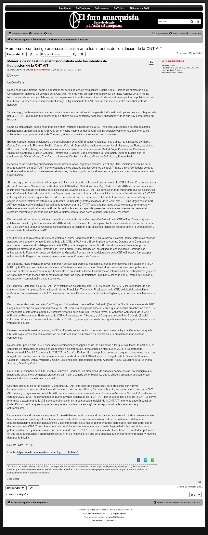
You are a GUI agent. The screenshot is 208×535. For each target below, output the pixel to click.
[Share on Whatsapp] (153, 460)
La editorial (65, 8)
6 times (178, 70)
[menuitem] (35, 33)
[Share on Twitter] (145, 460)
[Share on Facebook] (138, 460)
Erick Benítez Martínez (173, 61)
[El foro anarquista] (39, 20)
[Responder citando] (151, 62)
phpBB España (116, 517)
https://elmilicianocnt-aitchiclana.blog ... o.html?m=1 (48, 452)
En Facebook (83, 8)
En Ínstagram (102, 8)
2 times (179, 72)
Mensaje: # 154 (17, 70)
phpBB (95, 510)
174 (174, 65)
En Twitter (119, 8)
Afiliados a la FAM (139, 8)
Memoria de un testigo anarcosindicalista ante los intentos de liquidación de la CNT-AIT (83, 48)
